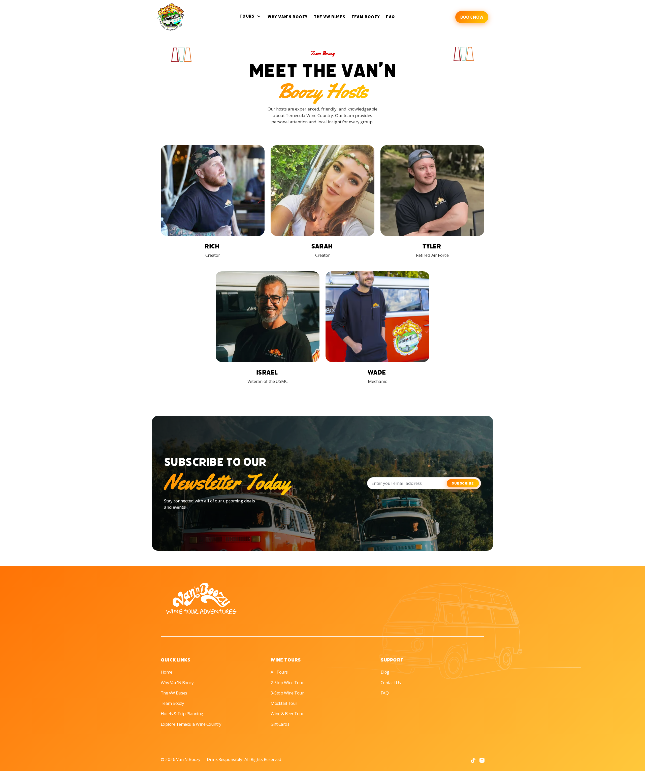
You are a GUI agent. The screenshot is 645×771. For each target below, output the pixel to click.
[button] (250, 17)
